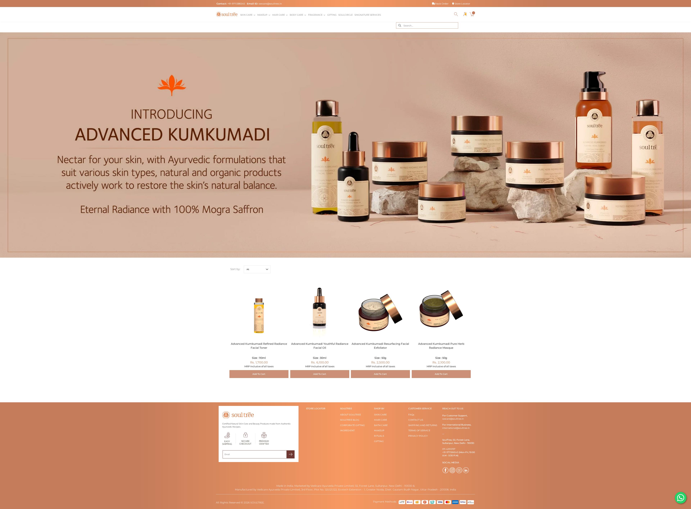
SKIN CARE (380, 414)
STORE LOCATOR (316, 408)
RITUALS (379, 436)
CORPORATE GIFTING (352, 425)
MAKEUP (379, 430)
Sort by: (235, 269)
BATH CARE (381, 425)
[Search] (456, 14)
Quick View (258, 308)
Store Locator (462, 3)
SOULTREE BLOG (349, 419)
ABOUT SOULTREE (350, 414)
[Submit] (290, 454)
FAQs (411, 414)
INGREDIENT (347, 430)
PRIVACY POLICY (418, 436)
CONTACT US (415, 419)
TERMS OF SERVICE (419, 430)
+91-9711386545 (236, 3)
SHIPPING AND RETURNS (422, 425)
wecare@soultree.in (270, 3)
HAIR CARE (380, 419)
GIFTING (378, 441)
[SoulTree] (227, 14)
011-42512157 (448, 449)
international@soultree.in (456, 428)
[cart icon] (472, 14)
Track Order (441, 3)
